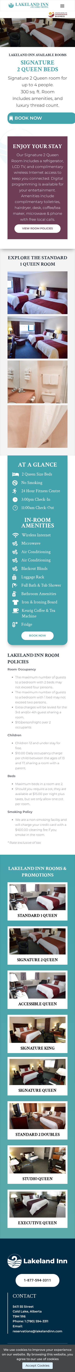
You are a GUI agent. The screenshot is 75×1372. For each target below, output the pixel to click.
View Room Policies (37, 228)
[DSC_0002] (38, 447)
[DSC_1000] (38, 402)
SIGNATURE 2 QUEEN (37, 960)
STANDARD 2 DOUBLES (38, 1134)
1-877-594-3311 (37, 1280)
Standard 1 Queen (37, 915)
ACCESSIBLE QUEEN (37, 1004)
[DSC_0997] (38, 357)
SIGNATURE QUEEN (37, 1090)
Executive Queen (37, 1223)
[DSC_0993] (38, 313)
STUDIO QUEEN (37, 1179)
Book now (37, 635)
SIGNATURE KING (38, 1048)
